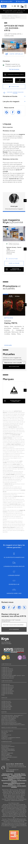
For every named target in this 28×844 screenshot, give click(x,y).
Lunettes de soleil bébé (6, 689)
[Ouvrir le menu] (25, 6)
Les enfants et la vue (6, 734)
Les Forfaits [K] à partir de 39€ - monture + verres (13, 675)
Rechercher (14, 366)
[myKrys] (15, 6)
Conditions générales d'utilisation (9, 757)
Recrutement (4, 751)
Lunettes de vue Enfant (6, 671)
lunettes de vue (15, 804)
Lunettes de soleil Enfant (7, 688)
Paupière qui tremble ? (6, 738)
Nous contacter (10, 771)
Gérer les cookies (5, 759)
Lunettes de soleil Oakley (7, 693)
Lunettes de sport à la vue (7, 678)
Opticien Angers (11, 796)
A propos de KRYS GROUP (7, 749)
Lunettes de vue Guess (6, 672)
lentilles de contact (7, 804)
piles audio (8, 805)
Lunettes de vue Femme (7, 668)
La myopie (3, 733)
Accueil (4, 15)
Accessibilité (4, 758)
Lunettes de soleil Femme (7, 685)
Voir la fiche (14, 263)
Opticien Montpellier (20, 792)
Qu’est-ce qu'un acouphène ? (8, 719)
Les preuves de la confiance (7, 746)
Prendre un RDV (7, 1)
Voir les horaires (14, 69)
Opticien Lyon (22, 789)
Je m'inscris (14, 629)
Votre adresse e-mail (11, 620)
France (15, 15)
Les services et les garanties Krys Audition (11, 723)
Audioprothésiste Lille (12, 799)
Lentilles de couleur (6, 703)
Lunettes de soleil (5, 684)
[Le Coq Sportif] (14, 390)
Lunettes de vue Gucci (6, 674)
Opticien (10, 15)
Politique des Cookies (6, 755)
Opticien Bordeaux (7, 791)
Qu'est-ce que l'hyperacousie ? (8, 720)
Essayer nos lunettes (15, 401)
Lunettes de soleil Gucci (7, 692)
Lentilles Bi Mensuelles (6, 706)
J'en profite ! (19, 12)
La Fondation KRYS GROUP (8, 750)
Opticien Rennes (7, 793)
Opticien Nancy (19, 796)
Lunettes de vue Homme (7, 670)
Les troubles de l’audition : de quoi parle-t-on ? (12, 715)
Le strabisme (4, 736)
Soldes (3, 695)
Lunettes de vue (5, 667)
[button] (21, 6)
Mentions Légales (5, 754)
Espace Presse (4, 747)
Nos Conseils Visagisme (7, 730)
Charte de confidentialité (7, 753)
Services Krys (4, 732)
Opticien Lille (12, 792)
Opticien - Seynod (15, 17)
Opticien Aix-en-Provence (14, 795)
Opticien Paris (5, 789)
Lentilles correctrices (6, 702)
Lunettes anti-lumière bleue (7, 676)
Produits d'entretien (6, 709)
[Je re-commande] (18, 6)
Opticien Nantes (17, 791)
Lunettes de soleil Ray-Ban (7, 691)
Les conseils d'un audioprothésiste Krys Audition (13, 724)
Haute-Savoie (5, 17)
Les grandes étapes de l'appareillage (9, 716)
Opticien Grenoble (16, 793)
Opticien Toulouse (14, 789)
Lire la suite (8, 345)
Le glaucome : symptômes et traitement (10, 737)
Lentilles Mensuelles (6, 707)
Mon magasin (21, 1)
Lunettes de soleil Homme (7, 687)
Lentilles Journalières (6, 705)
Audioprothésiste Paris (9, 797)
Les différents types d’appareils (8, 718)
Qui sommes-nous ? (6, 745)
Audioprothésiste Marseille (17, 800)
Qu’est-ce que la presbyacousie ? (9, 722)
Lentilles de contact (6, 701)
